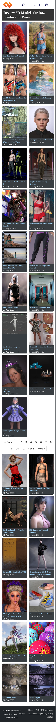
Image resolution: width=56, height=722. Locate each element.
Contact (50, 717)
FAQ (37, 710)
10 (17, 448)
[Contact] (39, 4)
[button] (29, 4)
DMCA (43, 710)
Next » (41, 448)
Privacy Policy (47, 713)
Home (30, 710)
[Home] (23, 4)
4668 (31, 448)
